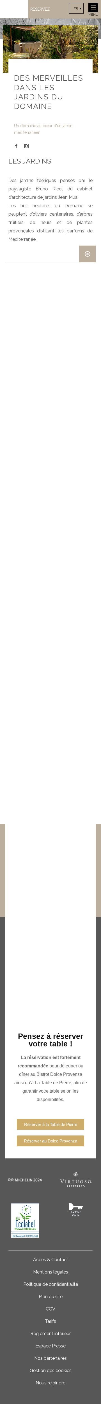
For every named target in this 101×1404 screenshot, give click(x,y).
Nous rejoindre (50, 1383)
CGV (50, 1309)
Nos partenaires (50, 1358)
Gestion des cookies (51, 1370)
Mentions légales (50, 1272)
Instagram (26, 146)
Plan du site (51, 1296)
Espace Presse (50, 1346)
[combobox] (76, 8)
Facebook (16, 146)
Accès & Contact (50, 1259)
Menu (93, 15)
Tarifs (50, 1321)
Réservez (40, 9)
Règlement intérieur (50, 1333)
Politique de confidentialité (50, 1284)
